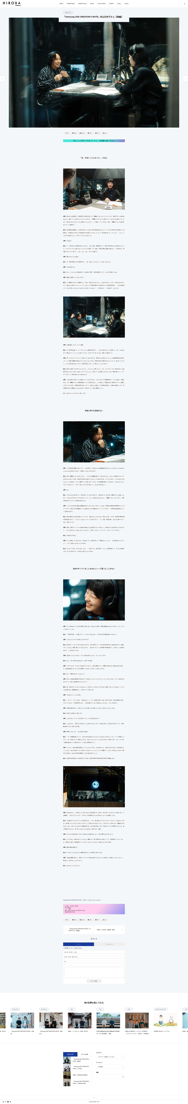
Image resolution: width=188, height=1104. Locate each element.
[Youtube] (8, 1101)
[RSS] (10, 1101)
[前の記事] (2, 78)
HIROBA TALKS (82, 3)
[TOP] (94, 1097)
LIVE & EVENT (102, 3)
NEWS (61, 3)
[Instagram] (3, 1101)
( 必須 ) (70, 952)
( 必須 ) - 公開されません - (71, 956)
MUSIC (92, 3)
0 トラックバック (109, 944)
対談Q (14, 1009)
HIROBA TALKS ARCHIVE (74, 1009)
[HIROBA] (12, 4)
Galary (119, 3)
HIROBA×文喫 (70, 3)
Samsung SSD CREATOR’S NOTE (72, 900)
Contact (126, 3)
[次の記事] (186, 78)
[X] (5, 1101)
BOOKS (111, 3)
